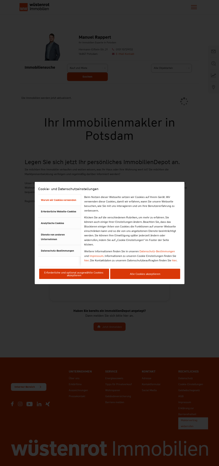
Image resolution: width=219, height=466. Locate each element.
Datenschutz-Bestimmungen (157, 251)
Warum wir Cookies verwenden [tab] (58, 200)
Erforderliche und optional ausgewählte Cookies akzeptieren (74, 274)
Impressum (96, 256)
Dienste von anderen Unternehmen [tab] (53, 237)
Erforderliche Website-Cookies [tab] (58, 211)
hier (86, 260)
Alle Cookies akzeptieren (145, 274)
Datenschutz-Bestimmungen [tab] (57, 250)
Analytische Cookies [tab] (52, 223)
